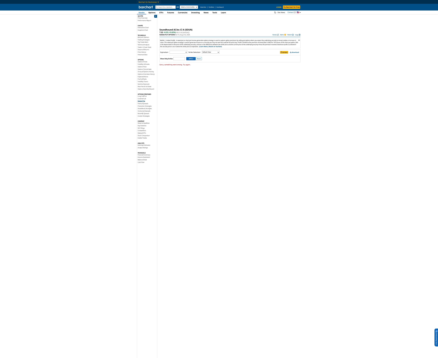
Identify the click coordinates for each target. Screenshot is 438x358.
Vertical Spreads (143, 104)
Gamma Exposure (143, 84)
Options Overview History (146, 74)
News (206, 12)
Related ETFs (142, 133)
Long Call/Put (142, 96)
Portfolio (211, 7)
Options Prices (142, 62)
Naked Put (141, 101)
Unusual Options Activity (146, 72)
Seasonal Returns (143, 50)
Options (151, 12)
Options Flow (142, 67)
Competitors (142, 130)
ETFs (161, 12)
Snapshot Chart (143, 30)
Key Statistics (142, 126)
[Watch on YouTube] (215, 46)
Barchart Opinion (143, 37)
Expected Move (143, 77)
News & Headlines (144, 123)
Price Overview (142, 18)
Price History (142, 52)
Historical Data (142, 55)
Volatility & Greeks (144, 64)
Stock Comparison (144, 135)
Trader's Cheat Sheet (144, 47)
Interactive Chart (143, 27)
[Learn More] (203, 46)
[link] (297, 35)
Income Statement (144, 157)
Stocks (142, 12)
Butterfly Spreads (143, 113)
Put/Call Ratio (142, 79)
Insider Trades (142, 138)
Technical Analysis (143, 45)
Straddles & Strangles (145, 108)
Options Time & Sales (144, 69)
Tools (214, 12)
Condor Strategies (144, 116)
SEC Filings (141, 128)
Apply (191, 59)
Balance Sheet (142, 160)
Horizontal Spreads (144, 111)
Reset (199, 59)
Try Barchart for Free (291, 7)
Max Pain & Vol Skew (144, 86)
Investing (195, 12)
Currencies (182, 12)
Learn (223, 12)
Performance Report (144, 20)
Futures (170, 12)
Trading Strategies (144, 40)
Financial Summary (144, 155)
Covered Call (142, 99)
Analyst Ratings (143, 148)
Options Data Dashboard (146, 89)
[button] (299, 12)
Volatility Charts (143, 81)
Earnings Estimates (144, 145)
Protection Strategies (145, 106)
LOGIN (278, 7)
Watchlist (203, 7)
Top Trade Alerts (143, 42)
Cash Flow (141, 162)
